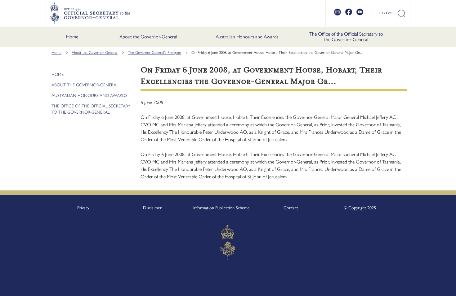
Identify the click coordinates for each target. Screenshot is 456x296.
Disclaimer (152, 208)
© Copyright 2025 (360, 208)
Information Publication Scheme (221, 208)
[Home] (90, 13)
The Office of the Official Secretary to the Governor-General (346, 36)
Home (72, 37)
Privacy (83, 208)
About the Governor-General (148, 37)
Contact (291, 208)
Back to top (435, 287)
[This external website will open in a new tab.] (337, 14)
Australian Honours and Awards (247, 37)
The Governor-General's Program (154, 52)
